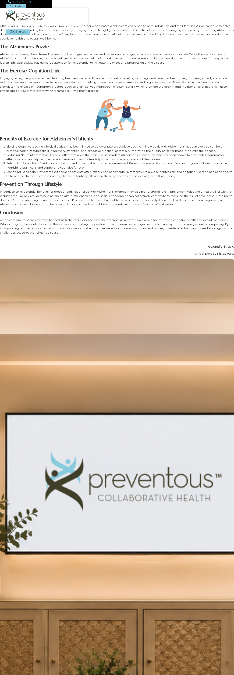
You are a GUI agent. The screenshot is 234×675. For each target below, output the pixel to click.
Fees (61, 26)
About (11, 26)
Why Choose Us (47, 26)
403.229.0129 (22, 2)
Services (26, 26)
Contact (75, 26)
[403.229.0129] (9, 2)
